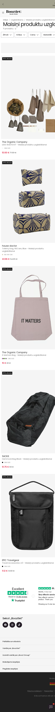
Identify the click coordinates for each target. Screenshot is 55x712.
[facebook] (5, 625)
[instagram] (12, 625)
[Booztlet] (13, 12)
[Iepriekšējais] (3, 4)
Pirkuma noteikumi (34, 691)
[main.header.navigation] (3, 12)
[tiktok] (19, 625)
